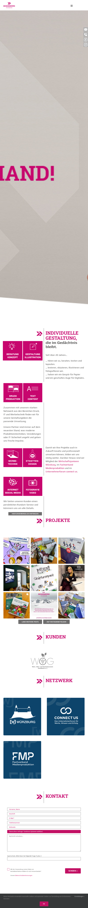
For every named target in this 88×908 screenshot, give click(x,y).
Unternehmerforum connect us (61, 471)
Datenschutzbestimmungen (23, 875)
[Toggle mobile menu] (72, 6)
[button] (16, 551)
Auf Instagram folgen (56, 622)
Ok (44, 904)
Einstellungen (79, 896)
